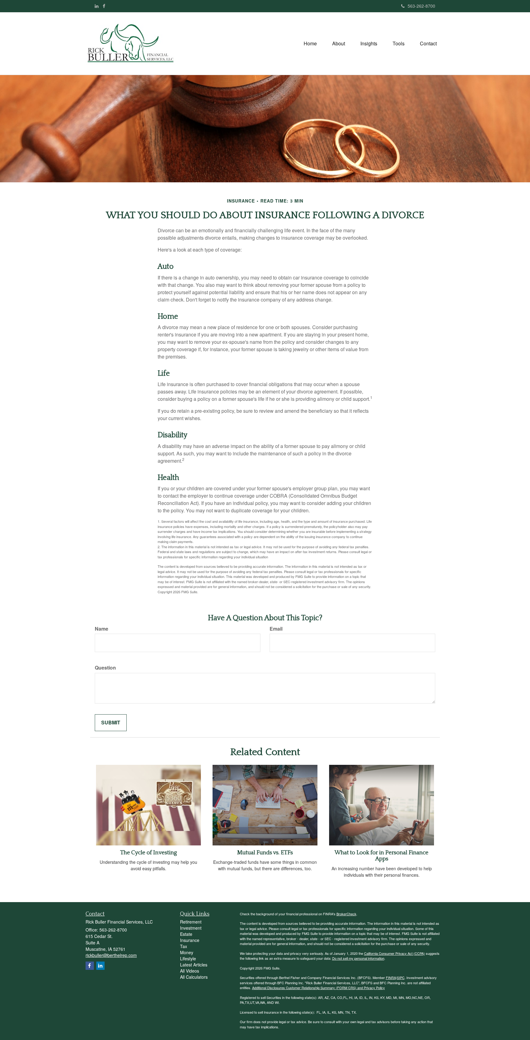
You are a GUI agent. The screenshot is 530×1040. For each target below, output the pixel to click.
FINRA (391, 977)
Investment (191, 928)
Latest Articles (193, 965)
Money (186, 952)
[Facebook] (104, 6)
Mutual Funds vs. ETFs (265, 852)
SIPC (401, 977)
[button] (339, 43)
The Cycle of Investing (148, 852)
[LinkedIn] (96, 6)
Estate (186, 934)
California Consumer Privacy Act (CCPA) (394, 953)
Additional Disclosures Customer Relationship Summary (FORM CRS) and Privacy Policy (318, 987)
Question (105, 667)
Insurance (189, 940)
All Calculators (194, 977)
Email (276, 628)
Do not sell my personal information (358, 958)
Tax (183, 946)
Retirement (191, 922)
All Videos (189, 971)
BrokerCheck (346, 913)
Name (101, 628)
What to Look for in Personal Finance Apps (381, 855)
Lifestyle (188, 958)
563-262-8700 (421, 6)
